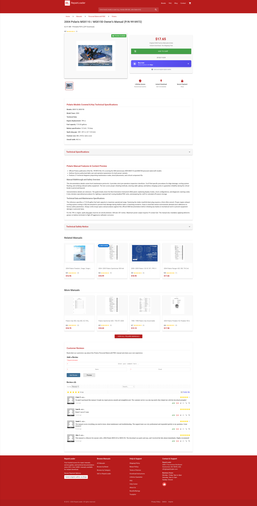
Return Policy (134, 467)
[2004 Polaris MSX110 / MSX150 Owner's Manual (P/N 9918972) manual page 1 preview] (96, 56)
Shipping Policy (135, 463)
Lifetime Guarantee (136, 477)
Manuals (79, 16)
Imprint (170, 502)
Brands (163, 3)
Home (68, 16)
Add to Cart (151, 51)
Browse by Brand (102, 467)
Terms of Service (135, 470)
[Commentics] (128, 402)
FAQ (170, 3)
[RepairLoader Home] (75, 3)
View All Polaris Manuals (128, 336)
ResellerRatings (135, 491)
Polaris (114, 16)
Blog (175, 3)
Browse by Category (103, 470)
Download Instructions (137, 474)
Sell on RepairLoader (104, 474)
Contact (183, 3)
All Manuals (101, 463)
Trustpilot (133, 494)
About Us (133, 487)
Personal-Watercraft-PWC (96, 16)
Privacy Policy (155, 502)
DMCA (164, 502)
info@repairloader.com (170, 469)
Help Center (134, 484)
